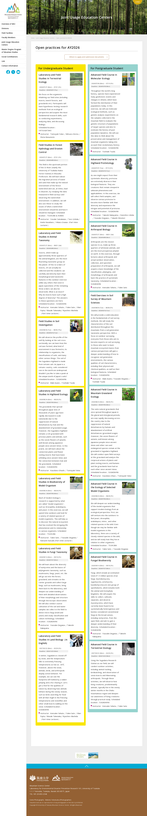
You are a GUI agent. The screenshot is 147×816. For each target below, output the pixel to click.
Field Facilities (7, 33)
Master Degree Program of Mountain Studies (11, 50)
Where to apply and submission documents (86, 57)
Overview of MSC (8, 24)
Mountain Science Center (62, 778)
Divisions (5, 28)
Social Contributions (10, 57)
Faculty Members (8, 37)
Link (3, 61)
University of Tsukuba (40, 778)
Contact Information (10, 66)
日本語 (137, 2)
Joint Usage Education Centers (10, 43)
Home (32, 38)
